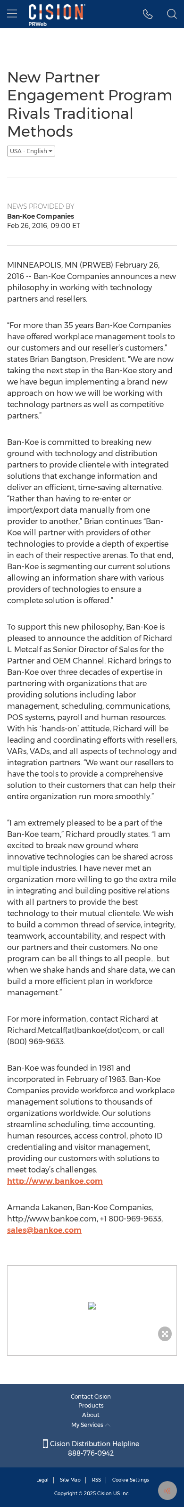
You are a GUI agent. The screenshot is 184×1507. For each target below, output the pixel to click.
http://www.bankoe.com (55, 1181)
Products (91, 1405)
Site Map (70, 1480)
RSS (96, 1480)
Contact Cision (91, 1396)
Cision (104, 1494)
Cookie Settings (130, 1480)
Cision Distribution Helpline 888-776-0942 (93, 1449)
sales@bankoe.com (44, 1230)
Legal (42, 1480)
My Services (88, 1424)
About (91, 1414)
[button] (148, 14)
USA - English (29, 151)
